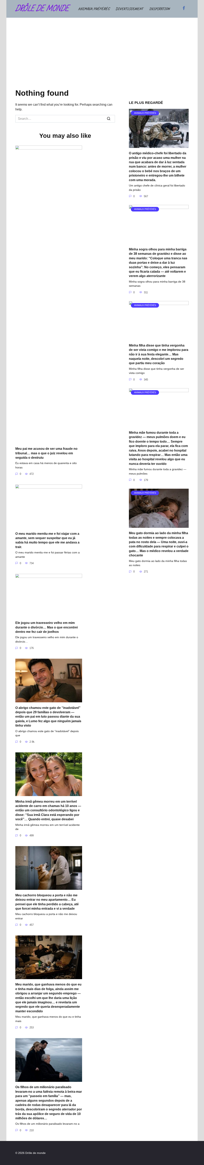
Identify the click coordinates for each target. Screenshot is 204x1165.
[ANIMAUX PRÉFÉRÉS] (159, 145)
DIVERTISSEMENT (129, 8)
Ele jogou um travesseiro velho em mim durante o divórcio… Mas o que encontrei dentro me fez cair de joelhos (46, 627)
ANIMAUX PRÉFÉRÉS (94, 8)
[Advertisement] (102, 56)
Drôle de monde (42, 9)
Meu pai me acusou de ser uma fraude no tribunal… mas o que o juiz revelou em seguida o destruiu (46, 453)
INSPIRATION (159, 8)
